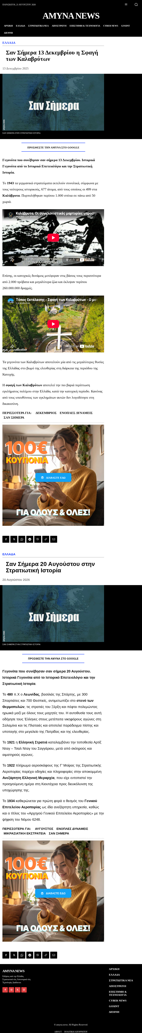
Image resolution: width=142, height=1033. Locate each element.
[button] (136, 4)
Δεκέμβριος (46, 413)
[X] (13, 539)
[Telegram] (29, 539)
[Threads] (24, 990)
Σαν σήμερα (14, 417)
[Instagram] (11, 990)
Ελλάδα (8, 42)
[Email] (53, 539)
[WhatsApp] (21, 539)
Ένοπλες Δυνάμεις (76, 413)
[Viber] (37, 539)
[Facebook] (5, 539)
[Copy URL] (45, 539)
